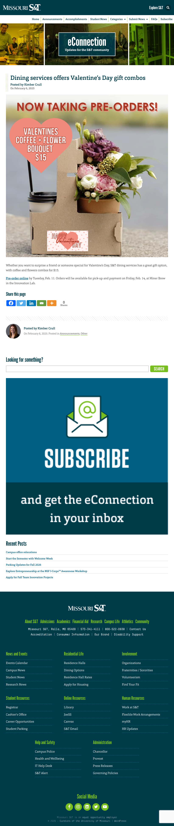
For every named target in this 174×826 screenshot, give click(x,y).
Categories (116, 19)
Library (69, 707)
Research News (16, 685)
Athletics (127, 621)
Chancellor (100, 752)
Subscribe (167, 19)
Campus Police (45, 752)
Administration (102, 742)
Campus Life (112, 621)
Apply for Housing (76, 685)
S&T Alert (41, 773)
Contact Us (137, 629)
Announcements (52, 19)
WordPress (120, 821)
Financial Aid (80, 621)
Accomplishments (76, 19)
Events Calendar (17, 663)
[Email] (41, 303)
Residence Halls (74, 663)
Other (84, 333)
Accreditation (41, 634)
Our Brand (101, 634)
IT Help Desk (43, 766)
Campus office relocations (21, 552)
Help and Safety (45, 742)
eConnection (87, 41)
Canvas (69, 722)
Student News (98, 19)
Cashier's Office (16, 715)
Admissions (47, 621)
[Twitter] (21, 303)
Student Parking (17, 729)
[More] (51, 303)
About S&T (31, 621)
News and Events (16, 654)
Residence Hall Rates (78, 677)
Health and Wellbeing (49, 759)
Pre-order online (17, 278)
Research (96, 621)
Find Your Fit (130, 685)
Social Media (87, 796)
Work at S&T (130, 707)
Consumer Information (73, 634)
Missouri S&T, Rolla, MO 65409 (52, 629)
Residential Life (74, 654)
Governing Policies (105, 773)
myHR (126, 722)
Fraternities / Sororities (137, 670)
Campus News (15, 670)
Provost (98, 759)
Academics (63, 621)
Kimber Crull (33, 85)
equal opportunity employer (99, 817)
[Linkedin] (31, 303)
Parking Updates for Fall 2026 (23, 564)
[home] (29, 7)
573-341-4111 (90, 629)
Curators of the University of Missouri (85, 821)
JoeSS (67, 715)
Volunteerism (131, 677)
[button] (168, 8)
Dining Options (74, 670)
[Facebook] (11, 303)
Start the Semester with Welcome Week (29, 558)
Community (142, 621)
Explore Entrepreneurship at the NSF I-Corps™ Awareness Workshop (46, 571)
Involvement (129, 654)
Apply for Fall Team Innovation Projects (29, 577)
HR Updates (130, 729)
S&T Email (71, 729)
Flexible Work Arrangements (141, 715)
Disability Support (128, 634)
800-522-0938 (115, 629)
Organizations (131, 663)
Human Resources (133, 698)
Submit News (137, 19)
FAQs (154, 19)
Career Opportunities (20, 722)
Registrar (12, 707)
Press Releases (103, 766)
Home (35, 19)
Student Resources (17, 698)
